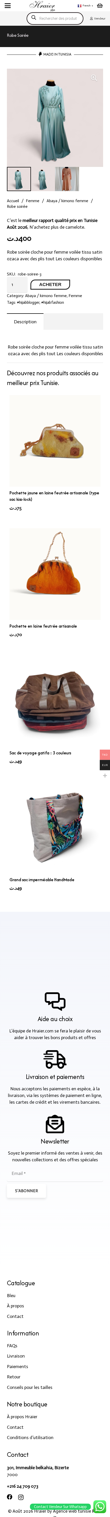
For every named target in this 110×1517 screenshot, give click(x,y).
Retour (13, 1377)
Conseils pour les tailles (29, 1387)
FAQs (12, 1346)
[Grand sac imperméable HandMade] (55, 827)
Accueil (13, 200)
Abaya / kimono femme (67, 200)
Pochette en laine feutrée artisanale (43, 626)
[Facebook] (10, 1497)
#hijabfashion (52, 302)
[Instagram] (21, 1497)
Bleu (11, 1295)
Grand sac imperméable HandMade (41, 880)
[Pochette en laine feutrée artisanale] (55, 574)
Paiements (17, 1366)
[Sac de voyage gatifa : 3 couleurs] (55, 700)
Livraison (16, 1356)
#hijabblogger (28, 302)
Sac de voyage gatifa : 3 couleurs (40, 753)
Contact (15, 1316)
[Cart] (99, 5)
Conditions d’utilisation (30, 1437)
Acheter (50, 284)
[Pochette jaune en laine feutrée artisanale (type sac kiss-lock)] (55, 441)
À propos (15, 1306)
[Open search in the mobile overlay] (55, 18)
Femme (32, 200)
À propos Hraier (22, 1417)
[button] (8, 6)
